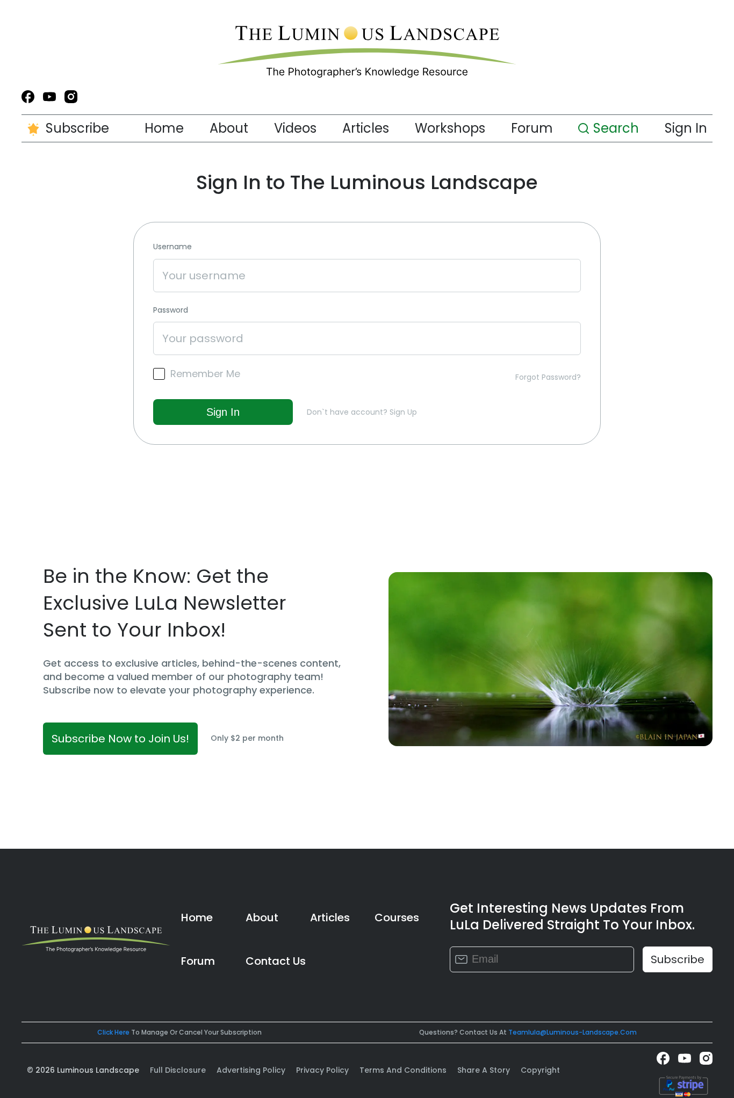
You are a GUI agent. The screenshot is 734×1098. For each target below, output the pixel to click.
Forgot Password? (548, 377)
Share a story (483, 1070)
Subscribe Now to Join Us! (120, 738)
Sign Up (403, 412)
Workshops (450, 128)
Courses (397, 917)
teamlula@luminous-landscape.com (572, 1032)
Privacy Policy (322, 1070)
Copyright (540, 1070)
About (229, 128)
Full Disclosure (178, 1070)
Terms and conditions (403, 1070)
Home (164, 128)
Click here (113, 1032)
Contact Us (276, 961)
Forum (532, 128)
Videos (295, 128)
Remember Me (205, 374)
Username (172, 247)
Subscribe (77, 128)
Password (170, 310)
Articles (365, 128)
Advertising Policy (251, 1070)
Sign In (686, 128)
